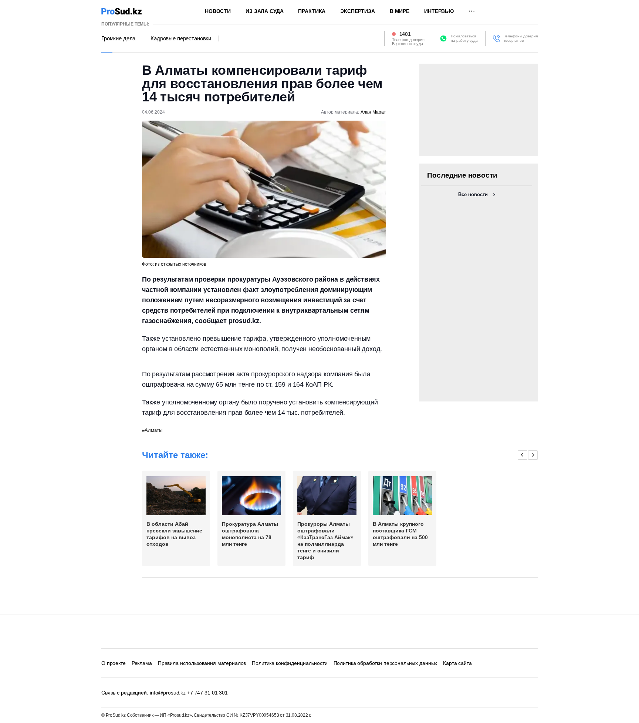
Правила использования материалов (202, 663)
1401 (405, 34)
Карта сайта (457, 663)
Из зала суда (264, 11)
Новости (218, 11)
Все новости (473, 194)
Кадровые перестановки (181, 38)
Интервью (439, 11)
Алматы (153, 430)
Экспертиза (357, 11)
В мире (399, 11)
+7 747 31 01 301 (207, 693)
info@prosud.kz (168, 693)
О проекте (113, 663)
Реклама (142, 663)
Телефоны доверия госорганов (521, 38)
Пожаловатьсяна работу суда (464, 38)
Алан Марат (373, 112)
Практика (311, 11)
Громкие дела (118, 38)
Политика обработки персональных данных (385, 663)
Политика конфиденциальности (289, 663)
